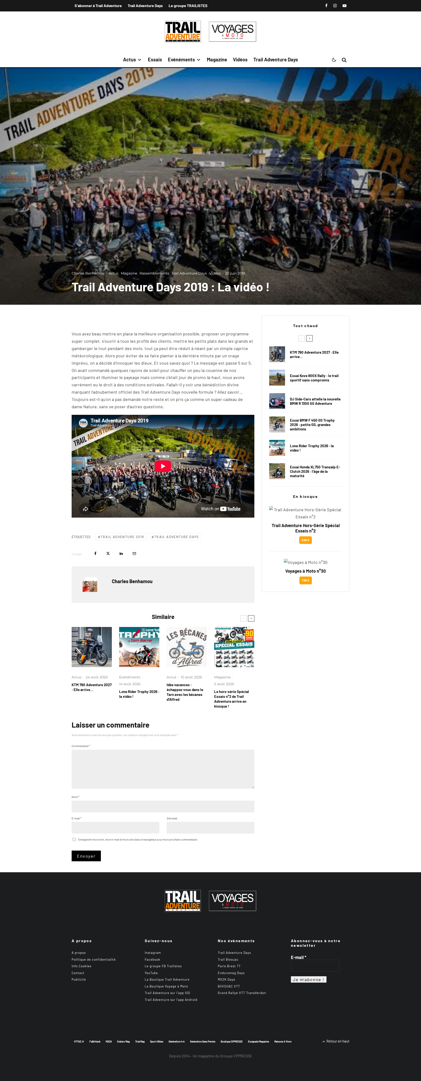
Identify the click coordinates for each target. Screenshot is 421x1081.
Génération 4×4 (177, 1041)
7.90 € (305, 580)
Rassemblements (154, 273)
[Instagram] (335, 5)
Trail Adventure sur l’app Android (171, 1000)
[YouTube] (344, 5)
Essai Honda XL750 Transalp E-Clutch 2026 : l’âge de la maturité (315, 471)
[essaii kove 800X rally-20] (277, 378)
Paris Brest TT (229, 966)
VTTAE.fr (79, 1041)
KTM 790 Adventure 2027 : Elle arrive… (92, 687)
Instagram (153, 953)
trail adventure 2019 (122, 537)
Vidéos (240, 59)
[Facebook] (326, 5)
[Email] (134, 553)
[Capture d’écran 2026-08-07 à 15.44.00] (187, 647)
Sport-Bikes (156, 1041)
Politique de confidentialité (94, 959)
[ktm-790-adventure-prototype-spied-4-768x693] (92, 647)
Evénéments (181, 59)
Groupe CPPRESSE (236, 1055)
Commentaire (81, 746)
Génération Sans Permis (202, 1041)
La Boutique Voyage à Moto (166, 986)
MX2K (109, 1041)
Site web (172, 818)
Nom (75, 796)
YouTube (151, 973)
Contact (78, 973)
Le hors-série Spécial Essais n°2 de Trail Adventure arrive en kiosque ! (231, 698)
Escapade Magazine (258, 1041)
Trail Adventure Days (145, 5)
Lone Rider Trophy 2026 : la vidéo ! (139, 694)
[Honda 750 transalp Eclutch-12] (277, 471)
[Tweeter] (108, 553)
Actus (129, 59)
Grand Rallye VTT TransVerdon (242, 993)
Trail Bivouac (228, 959)
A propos (79, 953)
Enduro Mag (123, 1041)
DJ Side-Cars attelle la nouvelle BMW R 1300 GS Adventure (315, 401)
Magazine (217, 59)
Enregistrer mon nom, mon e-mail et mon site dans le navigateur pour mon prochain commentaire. (138, 839)
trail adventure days (176, 537)
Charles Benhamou (88, 273)
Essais (155, 59)
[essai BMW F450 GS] (277, 424)
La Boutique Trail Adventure (167, 979)
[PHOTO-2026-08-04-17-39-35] (139, 647)
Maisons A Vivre (282, 1041)
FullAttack (94, 1041)
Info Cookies (81, 966)
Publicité (79, 979)
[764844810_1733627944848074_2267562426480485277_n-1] (277, 401)
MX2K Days (226, 979)
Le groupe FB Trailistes (163, 966)
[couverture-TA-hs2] (234, 647)
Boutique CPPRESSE (232, 1041)
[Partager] (95, 553)
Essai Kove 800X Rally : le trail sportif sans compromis (314, 377)
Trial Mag (140, 1041)
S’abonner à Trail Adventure (98, 5)
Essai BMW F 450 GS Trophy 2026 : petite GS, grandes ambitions (312, 424)
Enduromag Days (231, 973)
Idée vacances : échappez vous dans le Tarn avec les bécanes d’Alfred (185, 692)
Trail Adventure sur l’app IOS (167, 993)
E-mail (77, 818)
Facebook (152, 959)
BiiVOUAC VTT (229, 986)
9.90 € (305, 540)
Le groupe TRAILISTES (188, 5)
